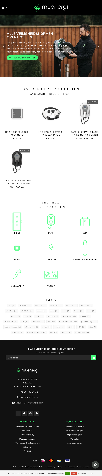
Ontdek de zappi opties (22, 58)
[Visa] (67, 461)
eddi (38, 316)
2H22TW (86, 305)
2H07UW (55, 305)
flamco (85, 316)
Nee (73, 473)
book (91, 311)
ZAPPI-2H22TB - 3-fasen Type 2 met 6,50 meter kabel (17, 183)
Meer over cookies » (86, 473)
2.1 (12, 305)
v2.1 (92, 327)
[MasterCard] (51, 461)
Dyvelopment (83, 467)
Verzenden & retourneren (27, 443)
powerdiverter (13, 327)
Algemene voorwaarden (27, 426)
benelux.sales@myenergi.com (28, 402)
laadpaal (37, 321)
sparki (59, 327)
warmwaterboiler (36, 332)
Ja (68, 473)
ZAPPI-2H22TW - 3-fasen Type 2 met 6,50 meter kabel (85, 135)
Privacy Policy (27, 434)
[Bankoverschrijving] (35, 461)
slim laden (31, 327)
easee (15, 316)
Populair (66, 94)
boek (66, 311)
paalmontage (88, 321)
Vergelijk (74, 439)
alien (54, 311)
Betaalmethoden (27, 439)
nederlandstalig (68, 321)
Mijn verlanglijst (74, 434)
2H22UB (11, 311)
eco (28, 316)
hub (24, 321)
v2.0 (81, 327)
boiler (78, 311)
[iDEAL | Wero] (43, 461)
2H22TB (71, 305)
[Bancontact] (59, 461)
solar (46, 327)
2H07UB (40, 305)
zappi (65, 332)
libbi (51, 321)
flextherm (10, 321)
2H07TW (24, 305)
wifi (53, 332)
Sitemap (27, 447)
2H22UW (26, 311)
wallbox (17, 332)
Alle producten (74, 443)
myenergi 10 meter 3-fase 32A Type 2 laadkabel (51, 135)
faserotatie (69, 316)
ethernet (52, 316)
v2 (70, 327)
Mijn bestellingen (74, 430)
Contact (27, 451)
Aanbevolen (37, 94)
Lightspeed (61, 467)
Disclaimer (27, 430)
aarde (41, 311)
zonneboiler (82, 332)
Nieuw (52, 94)
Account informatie (74, 426)
